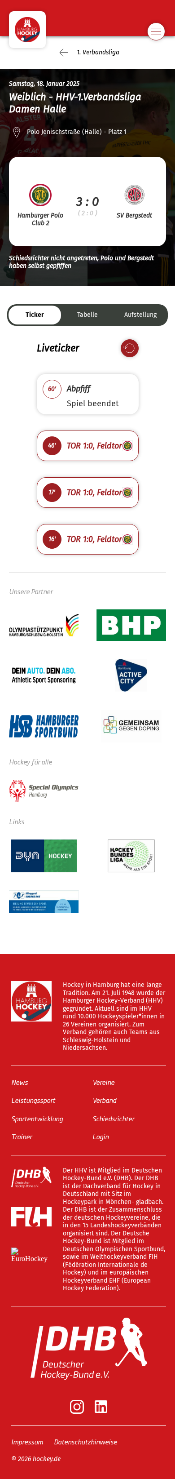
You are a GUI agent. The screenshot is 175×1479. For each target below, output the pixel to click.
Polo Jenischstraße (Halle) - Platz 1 (77, 132)
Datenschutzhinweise (85, 1441)
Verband (104, 1100)
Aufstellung (140, 315)
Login (100, 1136)
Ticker (35, 315)
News (19, 1082)
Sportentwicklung (37, 1118)
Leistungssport (33, 1100)
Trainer (21, 1136)
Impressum (27, 1441)
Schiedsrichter (113, 1118)
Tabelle (87, 315)
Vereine (103, 1082)
